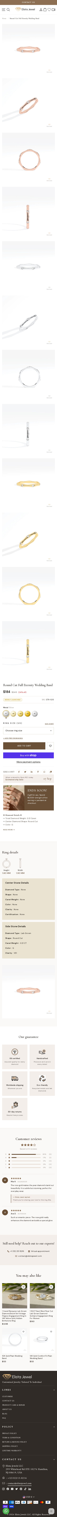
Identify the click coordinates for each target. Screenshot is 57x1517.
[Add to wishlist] (50, 745)
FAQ (4, 1418)
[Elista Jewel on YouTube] (12, 1489)
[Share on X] (25, 771)
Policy (7, 1427)
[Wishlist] (49, 10)
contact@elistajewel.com (20, 1483)
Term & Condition (11, 1437)
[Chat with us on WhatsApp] (6, 1512)
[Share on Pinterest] (37, 771)
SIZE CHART (49, 724)
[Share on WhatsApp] (44, 771)
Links (6, 1390)
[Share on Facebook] (18, 771)
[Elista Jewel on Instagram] (3, 1489)
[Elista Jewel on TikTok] (25, 1489)
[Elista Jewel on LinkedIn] (29, 1489)
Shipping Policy (10, 1446)
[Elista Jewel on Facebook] (8, 1489)
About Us (7, 1409)
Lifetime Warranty (11, 1450)
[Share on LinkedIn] (31, 771)
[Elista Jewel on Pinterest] (21, 1489)
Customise (7, 1396)
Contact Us (8, 1401)
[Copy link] (50, 771)
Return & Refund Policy (14, 1442)
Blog (4, 1414)
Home (4, 18)
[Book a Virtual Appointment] (53, 10)
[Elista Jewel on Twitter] (16, 1489)
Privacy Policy (9, 1433)
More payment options (28, 762)
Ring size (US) (12, 723)
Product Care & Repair (13, 1405)
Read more (8, 830)
